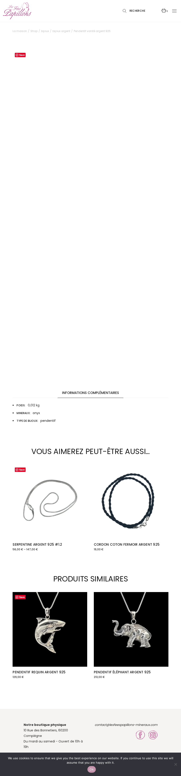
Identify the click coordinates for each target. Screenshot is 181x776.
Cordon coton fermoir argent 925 (127, 544)
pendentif (48, 420)
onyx (36, 413)
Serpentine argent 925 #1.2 (37, 544)
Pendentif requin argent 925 (39, 672)
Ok (92, 769)
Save (22, 55)
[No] (175, 764)
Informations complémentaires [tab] (90, 392)
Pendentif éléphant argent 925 (122, 672)
